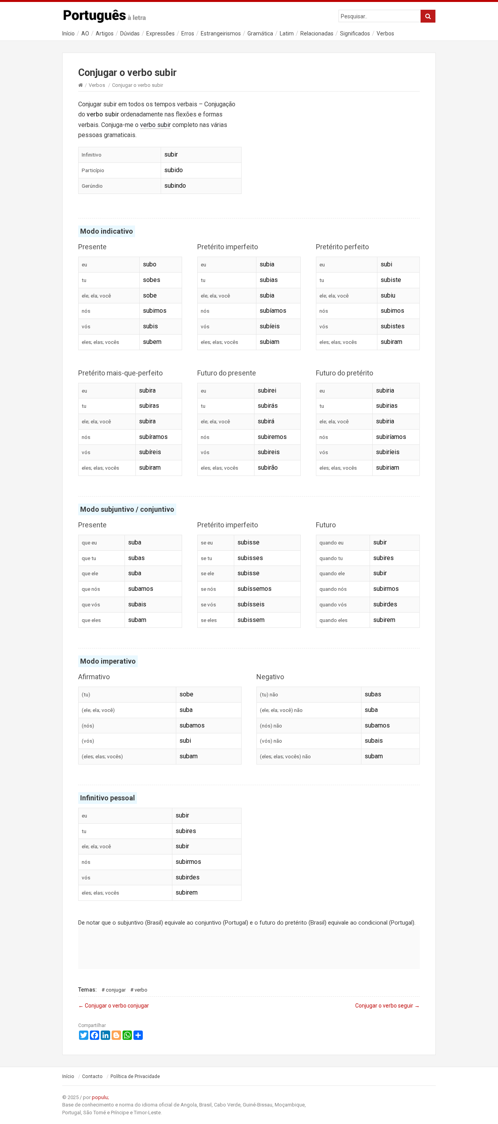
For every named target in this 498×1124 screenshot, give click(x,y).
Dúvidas (130, 33)
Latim (287, 33)
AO (85, 33)
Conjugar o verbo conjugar (113, 1005)
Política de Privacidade (135, 1076)
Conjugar (116, 989)
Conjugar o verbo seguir (387, 1005)
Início (68, 33)
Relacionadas (316, 33)
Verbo (141, 989)
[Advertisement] (338, 151)
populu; (100, 1097)
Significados (355, 33)
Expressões (160, 33)
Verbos (385, 33)
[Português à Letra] (109, 14)
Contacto (92, 1076)
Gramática (260, 33)
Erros (187, 33)
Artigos (105, 33)
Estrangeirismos (221, 33)
